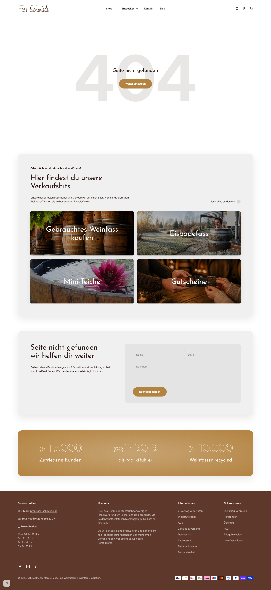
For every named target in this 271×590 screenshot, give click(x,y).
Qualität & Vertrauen (235, 510)
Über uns (229, 522)
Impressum (184, 540)
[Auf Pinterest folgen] (36, 566)
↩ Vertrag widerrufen (190, 510)
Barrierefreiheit (186, 552)
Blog (162, 8)
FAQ (226, 528)
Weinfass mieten (233, 540)
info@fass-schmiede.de (43, 510)
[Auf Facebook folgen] (20, 566)
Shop (109, 8)
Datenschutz (185, 534)
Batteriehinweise (187, 546)
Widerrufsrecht (187, 516)
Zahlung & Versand (189, 528)
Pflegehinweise (233, 534)
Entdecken (128, 8)
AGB (180, 522)
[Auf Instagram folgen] (28, 566)
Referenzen (230, 516)
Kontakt (148, 8)
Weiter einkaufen (135, 83)
